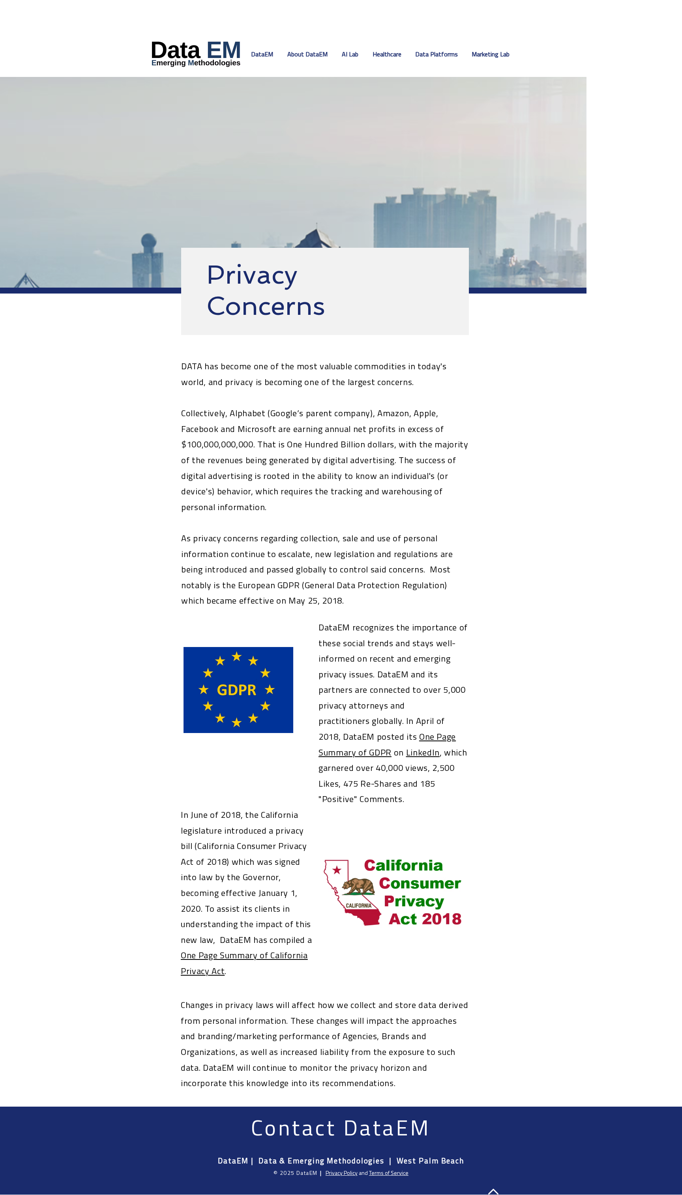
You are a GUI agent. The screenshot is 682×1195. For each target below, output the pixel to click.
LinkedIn (423, 752)
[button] (351, 54)
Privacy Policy (342, 1173)
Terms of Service (388, 1173)
